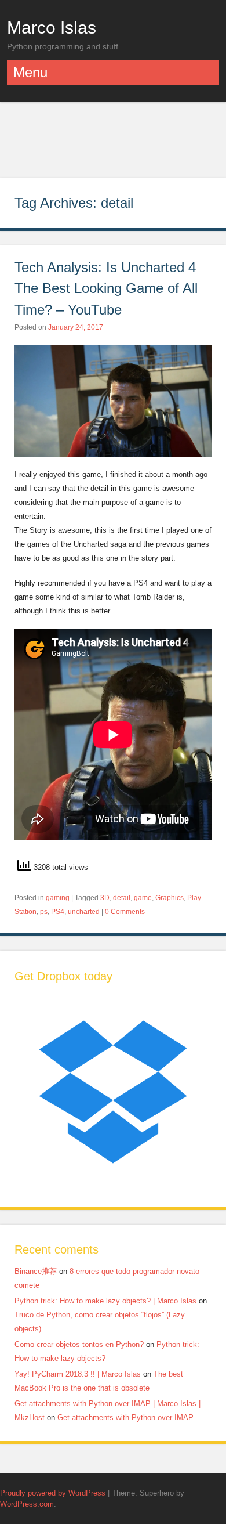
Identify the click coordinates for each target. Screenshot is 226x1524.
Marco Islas (51, 27)
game (143, 897)
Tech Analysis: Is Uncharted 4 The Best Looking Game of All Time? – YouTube (106, 288)
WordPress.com (27, 1504)
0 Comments (125, 911)
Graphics (169, 897)
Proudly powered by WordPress (52, 1493)
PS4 (57, 911)
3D (105, 897)
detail (121, 897)
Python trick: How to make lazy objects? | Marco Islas (105, 1301)
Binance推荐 (35, 1271)
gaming (58, 897)
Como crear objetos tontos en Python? (79, 1344)
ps (44, 911)
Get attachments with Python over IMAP (125, 1417)
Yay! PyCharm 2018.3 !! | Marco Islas (77, 1374)
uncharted (84, 911)
